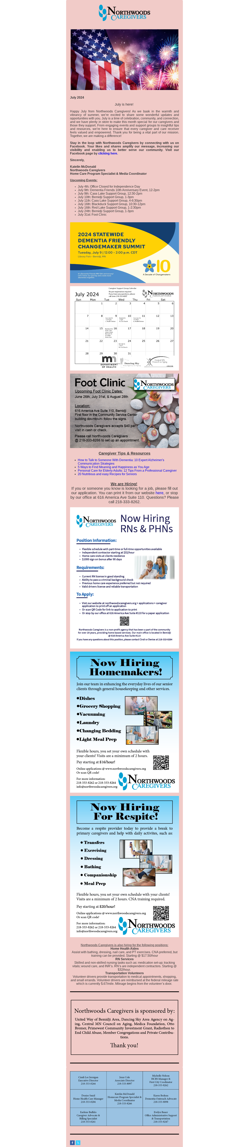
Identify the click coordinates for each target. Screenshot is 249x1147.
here (159, 493)
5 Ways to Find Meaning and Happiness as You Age (113, 467)
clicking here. (108, 153)
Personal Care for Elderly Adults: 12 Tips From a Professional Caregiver (127, 470)
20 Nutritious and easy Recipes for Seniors (107, 474)
